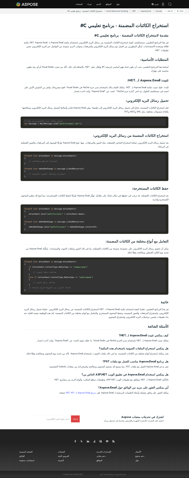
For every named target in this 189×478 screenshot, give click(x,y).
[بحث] (169, 4)
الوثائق (22, 456)
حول (118, 4)
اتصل (101, 474)
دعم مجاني (101, 456)
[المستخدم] (163, 4)
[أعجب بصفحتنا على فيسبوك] (75, 441)
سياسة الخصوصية (120, 474)
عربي (156, 4)
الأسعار (138, 451)
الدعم (98, 4)
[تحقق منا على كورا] (101, 441)
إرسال (75, 418)
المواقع (108, 4)
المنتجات (79, 4)
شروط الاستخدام (109, 474)
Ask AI (170, 11)
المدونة (61, 460)
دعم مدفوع (139, 456)
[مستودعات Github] (107, 441)
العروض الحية (63, 456)
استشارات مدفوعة (26, 460)
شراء (89, 4)
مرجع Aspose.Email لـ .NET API (81, 392)
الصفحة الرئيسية (26, 451)
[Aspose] (27, 4)
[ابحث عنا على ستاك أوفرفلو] (94, 441)
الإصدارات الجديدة (104, 451)
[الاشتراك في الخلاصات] (113, 441)
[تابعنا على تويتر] (82, 441)
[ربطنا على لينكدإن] (88, 441)
